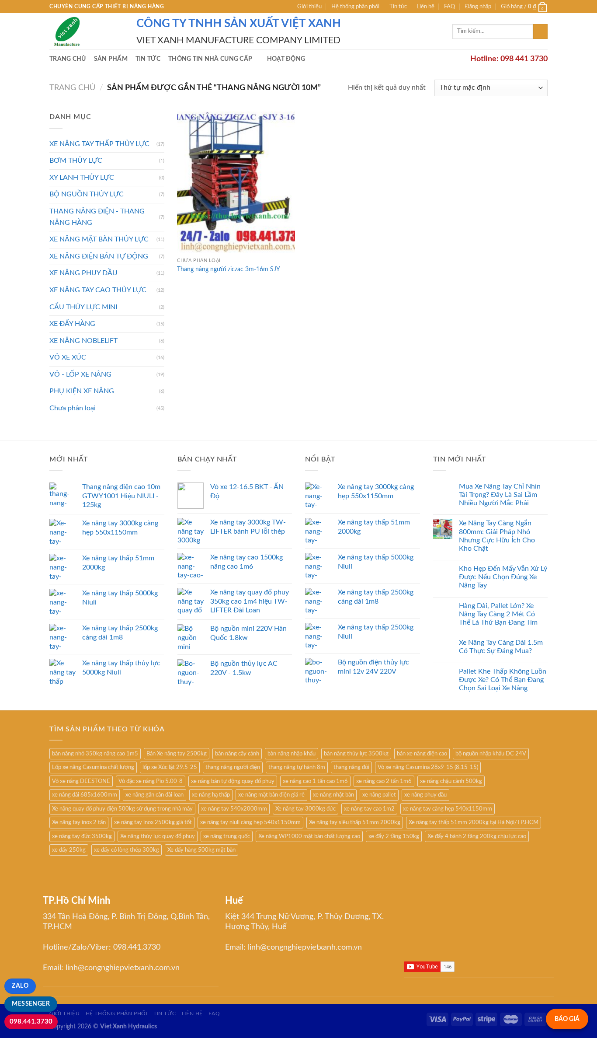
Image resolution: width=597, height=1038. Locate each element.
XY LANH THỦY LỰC (81, 177)
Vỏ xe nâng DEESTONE (81, 781)
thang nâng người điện (232, 767)
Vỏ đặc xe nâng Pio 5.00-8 (150, 781)
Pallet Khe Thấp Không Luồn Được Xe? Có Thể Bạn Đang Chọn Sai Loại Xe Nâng (502, 680)
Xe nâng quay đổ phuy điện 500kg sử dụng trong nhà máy (122, 808)
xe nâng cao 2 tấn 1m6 (384, 781)
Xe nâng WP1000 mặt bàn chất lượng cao (309, 836)
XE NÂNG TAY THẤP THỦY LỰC (99, 143)
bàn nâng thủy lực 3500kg (356, 753)
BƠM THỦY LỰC (75, 160)
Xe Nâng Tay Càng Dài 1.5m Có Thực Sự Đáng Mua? (501, 646)
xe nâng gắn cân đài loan (154, 794)
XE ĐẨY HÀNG (72, 323)
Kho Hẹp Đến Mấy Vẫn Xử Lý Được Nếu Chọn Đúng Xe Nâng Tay (503, 577)
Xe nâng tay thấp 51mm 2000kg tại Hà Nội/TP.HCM (473, 822)
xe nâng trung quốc (226, 836)
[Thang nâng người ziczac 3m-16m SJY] (236, 182)
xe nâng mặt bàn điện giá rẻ (271, 794)
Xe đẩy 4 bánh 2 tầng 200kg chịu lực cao (476, 836)
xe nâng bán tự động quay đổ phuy (232, 781)
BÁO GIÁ (567, 1019)
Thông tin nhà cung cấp (210, 59)
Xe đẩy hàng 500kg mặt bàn (201, 850)
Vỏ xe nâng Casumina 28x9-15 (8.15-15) (428, 767)
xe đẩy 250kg (69, 850)
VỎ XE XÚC (67, 357)
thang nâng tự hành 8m (296, 767)
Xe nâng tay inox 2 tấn (79, 822)
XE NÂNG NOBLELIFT (83, 340)
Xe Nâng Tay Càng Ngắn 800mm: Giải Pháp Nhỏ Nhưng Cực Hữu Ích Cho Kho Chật (497, 536)
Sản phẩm (111, 59)
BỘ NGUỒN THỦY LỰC (86, 194)
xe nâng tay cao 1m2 (369, 808)
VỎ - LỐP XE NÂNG (80, 374)
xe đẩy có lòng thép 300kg (126, 850)
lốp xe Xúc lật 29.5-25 (169, 767)
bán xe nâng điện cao (422, 753)
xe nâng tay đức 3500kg (82, 836)
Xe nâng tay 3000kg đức (305, 808)
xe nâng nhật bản (333, 794)
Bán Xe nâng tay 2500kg (176, 753)
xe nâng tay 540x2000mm (234, 808)
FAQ (449, 6)
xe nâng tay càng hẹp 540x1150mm (447, 808)
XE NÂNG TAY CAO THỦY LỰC (97, 290)
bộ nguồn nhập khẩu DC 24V (490, 753)
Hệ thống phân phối (355, 6)
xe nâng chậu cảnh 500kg (451, 781)
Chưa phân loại (72, 408)
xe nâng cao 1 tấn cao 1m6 (315, 781)
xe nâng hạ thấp (211, 794)
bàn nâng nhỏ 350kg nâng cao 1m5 (95, 753)
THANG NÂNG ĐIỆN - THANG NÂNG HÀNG (97, 217)
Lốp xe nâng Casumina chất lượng (93, 767)
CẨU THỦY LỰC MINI (83, 307)
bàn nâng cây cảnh (237, 753)
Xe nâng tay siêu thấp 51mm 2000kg (354, 822)
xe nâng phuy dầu (425, 794)
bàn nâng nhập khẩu (291, 753)
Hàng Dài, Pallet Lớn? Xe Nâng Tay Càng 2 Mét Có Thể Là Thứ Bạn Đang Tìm (498, 614)
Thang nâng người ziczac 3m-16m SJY (228, 269)
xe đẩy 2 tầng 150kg (393, 836)
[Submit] (540, 31)
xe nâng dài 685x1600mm (84, 794)
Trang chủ (67, 59)
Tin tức (398, 6)
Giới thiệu (309, 6)
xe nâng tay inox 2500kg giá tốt (153, 822)
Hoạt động (286, 59)
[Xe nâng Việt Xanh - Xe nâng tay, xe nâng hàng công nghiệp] (86, 31)
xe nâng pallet (379, 794)
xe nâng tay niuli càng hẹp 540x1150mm (250, 822)
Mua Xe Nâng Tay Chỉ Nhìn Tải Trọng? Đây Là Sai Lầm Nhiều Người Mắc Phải (500, 495)
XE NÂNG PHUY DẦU (83, 272)
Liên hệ (425, 6)
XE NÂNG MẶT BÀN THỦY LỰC (99, 239)
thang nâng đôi (351, 767)
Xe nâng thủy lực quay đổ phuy (157, 836)
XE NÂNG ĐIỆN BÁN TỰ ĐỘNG (98, 256)
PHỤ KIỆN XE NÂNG (81, 391)
